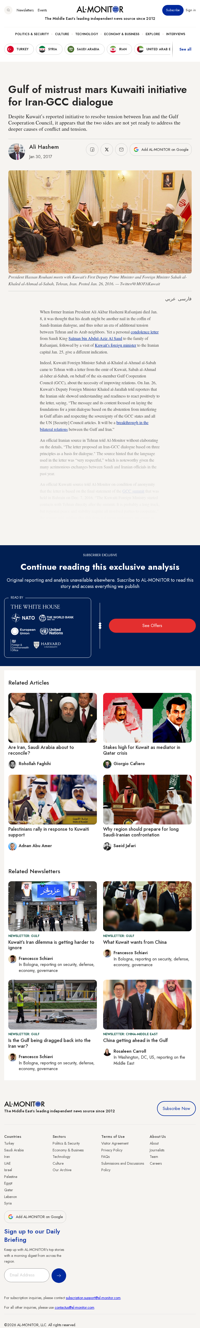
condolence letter (145, 331)
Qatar (8, 1190)
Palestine (10, 1176)
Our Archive (62, 1169)
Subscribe (173, 10)
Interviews (175, 34)
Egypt (8, 1183)
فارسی (185, 298)
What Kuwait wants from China (135, 942)
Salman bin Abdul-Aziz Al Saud (95, 338)
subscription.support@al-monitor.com (93, 1297)
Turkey (9, 1143)
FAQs (105, 1156)
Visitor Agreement (114, 1143)
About (154, 1143)
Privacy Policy (111, 1150)
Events (42, 10)
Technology (86, 34)
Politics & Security (32, 34)
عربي (170, 298)
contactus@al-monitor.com (74, 1307)
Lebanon (10, 1196)
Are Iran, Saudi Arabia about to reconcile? (41, 750)
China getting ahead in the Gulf (135, 1040)
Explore (153, 34)
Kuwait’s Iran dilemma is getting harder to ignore (51, 945)
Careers (156, 1163)
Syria (8, 1203)
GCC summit (133, 491)
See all (185, 49)
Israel (8, 1169)
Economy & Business (121, 34)
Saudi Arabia (14, 1150)
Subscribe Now (176, 1109)
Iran (7, 1156)
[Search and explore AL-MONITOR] (8, 10)
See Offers (152, 626)
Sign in (191, 10)
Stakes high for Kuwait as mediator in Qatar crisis (141, 750)
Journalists (157, 1150)
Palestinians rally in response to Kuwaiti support (48, 832)
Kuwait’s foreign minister (115, 345)
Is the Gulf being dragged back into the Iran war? (49, 1043)
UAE (7, 1163)
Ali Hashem (44, 146)
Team (154, 1156)
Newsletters (25, 10)
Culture (62, 34)
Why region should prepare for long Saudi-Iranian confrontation (141, 832)
